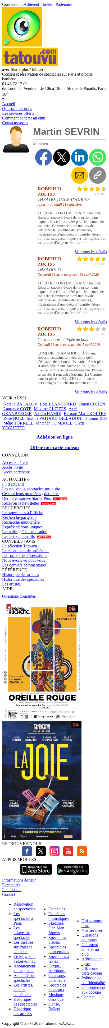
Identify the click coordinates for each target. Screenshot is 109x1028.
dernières (51, 493)
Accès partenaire (16, 472)
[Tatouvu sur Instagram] (53, 854)
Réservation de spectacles (24, 906)
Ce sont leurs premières (21, 493)
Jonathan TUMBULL (54, 423)
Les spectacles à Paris (23, 918)
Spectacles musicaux (57, 987)
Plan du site (11, 889)
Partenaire (64, 4)
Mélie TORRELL (18, 423)
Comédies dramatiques (58, 916)
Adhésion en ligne (55, 437)
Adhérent (31, 4)
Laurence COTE (17, 409)
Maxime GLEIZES (50, 409)
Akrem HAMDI (47, 413)
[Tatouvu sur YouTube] (67, 854)
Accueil (8, 104)
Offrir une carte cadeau (54, 447)
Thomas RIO (96, 418)
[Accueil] (22, 45)
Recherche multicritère (21, 522)
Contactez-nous (15, 123)
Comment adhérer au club (23, 118)
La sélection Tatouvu (19, 546)
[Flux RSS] (80, 854)
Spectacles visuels (57, 939)
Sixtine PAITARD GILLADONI (55, 418)
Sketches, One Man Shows (56, 928)
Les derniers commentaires (24, 565)
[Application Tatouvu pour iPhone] (36, 875)
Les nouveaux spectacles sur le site (31, 489)
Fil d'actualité (13, 484)
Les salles (10, 531)
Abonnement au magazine (24, 968)
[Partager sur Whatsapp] (97, 157)
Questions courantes (19, 596)
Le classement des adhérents (25, 550)
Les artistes (11, 584)
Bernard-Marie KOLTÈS (85, 413)
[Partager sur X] (61, 157)
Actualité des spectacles (24, 978)
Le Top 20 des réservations (24, 555)
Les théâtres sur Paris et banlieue (23, 947)
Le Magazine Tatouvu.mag (24, 959)
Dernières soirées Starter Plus (26, 498)
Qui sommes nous (17, 108)
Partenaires (11, 885)
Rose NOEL (13, 418)
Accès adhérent (15, 462)
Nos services (92, 930)
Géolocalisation (34, 531)
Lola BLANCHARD (58, 404)
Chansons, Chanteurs (57, 978)
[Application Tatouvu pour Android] (73, 875)
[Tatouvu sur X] (39, 854)
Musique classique (55, 997)
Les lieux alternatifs (18, 536)
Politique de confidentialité (93, 980)
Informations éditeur (19, 880)
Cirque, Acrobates (56, 968)
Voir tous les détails (91, 252)
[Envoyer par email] (79, 175)
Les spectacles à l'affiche (22, 512)
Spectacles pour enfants (58, 949)
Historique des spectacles (23, 579)
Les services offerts (18, 113)
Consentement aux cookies (93, 989)
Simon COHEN (91, 404)
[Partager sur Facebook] (43, 157)
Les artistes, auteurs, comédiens (23, 990)
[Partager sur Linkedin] (79, 157)
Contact (8, 894)
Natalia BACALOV (20, 404)
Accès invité (12, 467)
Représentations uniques (22, 527)
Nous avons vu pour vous (23, 560)
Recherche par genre (19, 517)
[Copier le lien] (97, 175)
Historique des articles (20, 574)
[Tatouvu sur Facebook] (27, 854)
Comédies (56, 909)
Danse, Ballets (54, 1006)
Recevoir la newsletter (20, 503)
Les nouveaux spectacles (21, 933)
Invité (47, 4)
